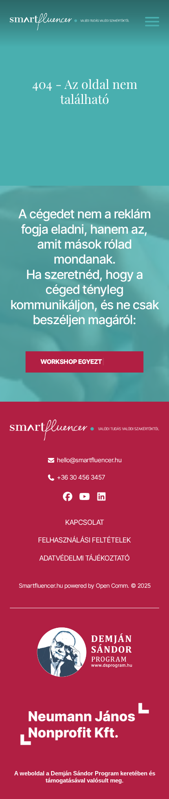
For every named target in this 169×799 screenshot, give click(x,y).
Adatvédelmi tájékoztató (84, 558)
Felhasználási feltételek (84, 540)
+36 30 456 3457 (81, 477)
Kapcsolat (84, 522)
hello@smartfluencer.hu (89, 460)
